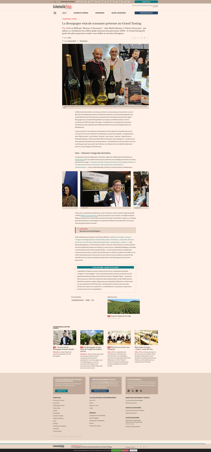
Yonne (87, 300)
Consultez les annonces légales (134, 400)
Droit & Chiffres (57, 431)
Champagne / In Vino (69, 19)
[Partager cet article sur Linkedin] (145, 38)
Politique (55, 423)
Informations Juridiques (59, 426)
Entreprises (99, 13)
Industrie (111, 1)
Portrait (119, 1)
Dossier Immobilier (58, 415)
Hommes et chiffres (81, 13)
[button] (55, 13)
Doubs (91, 403)
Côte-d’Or (92, 400)
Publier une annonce (131, 403)
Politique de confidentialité (96, 420)
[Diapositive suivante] (147, 190)
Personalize (133, 450)
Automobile (92, 1)
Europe (55, 410)
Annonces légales (100, 391)
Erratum (91, 423)
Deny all (125, 450)
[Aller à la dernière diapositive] (63, 190)
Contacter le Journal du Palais (97, 415)
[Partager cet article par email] (148, 38)
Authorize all (116, 450)
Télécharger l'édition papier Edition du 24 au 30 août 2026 (134, 422)
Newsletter (146, 2)
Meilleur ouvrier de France (89, 215)
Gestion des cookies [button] (95, 425)
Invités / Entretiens (119, 13)
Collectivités (81, 1)
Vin (93, 300)
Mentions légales (94, 418)
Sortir (54, 421)
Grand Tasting (79, 159)
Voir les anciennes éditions (133, 426)
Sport (127, 1)
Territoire (102, 1)
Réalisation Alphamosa (75, 436)
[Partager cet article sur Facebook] (142, 38)
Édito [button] (64, 13)
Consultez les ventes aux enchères (135, 410)
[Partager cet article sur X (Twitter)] (139, 38)
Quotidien (56, 428)
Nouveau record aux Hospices (90, 231)
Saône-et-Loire (93, 405)
